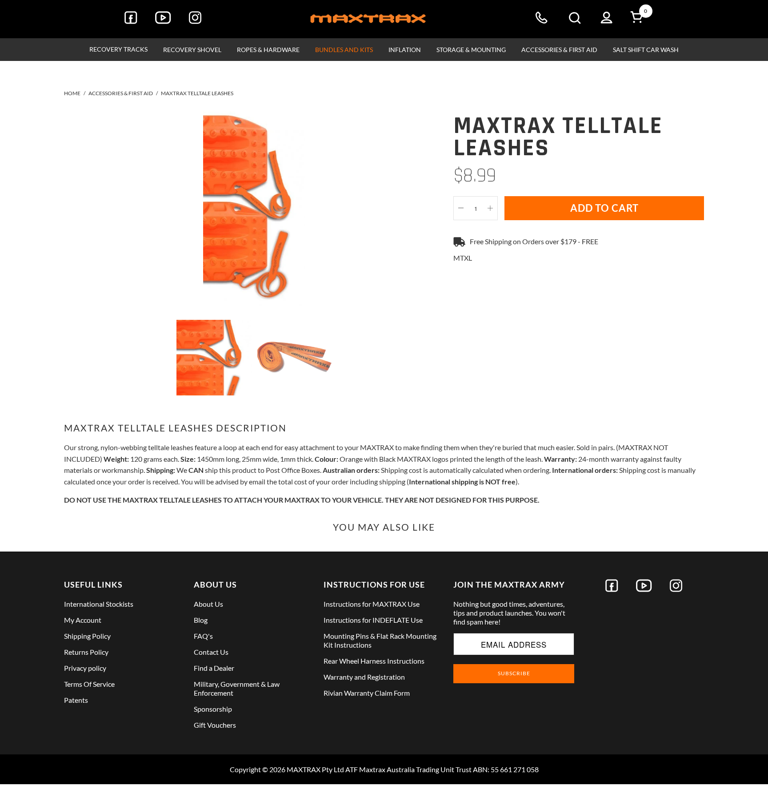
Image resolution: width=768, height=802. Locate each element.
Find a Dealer (214, 668)
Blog (201, 620)
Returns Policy (86, 652)
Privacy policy (85, 668)
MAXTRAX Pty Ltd (315, 769)
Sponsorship (213, 709)
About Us (208, 604)
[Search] (575, 19)
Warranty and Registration (364, 677)
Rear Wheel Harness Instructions (374, 661)
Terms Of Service (89, 684)
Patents (76, 700)
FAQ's (203, 636)
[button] (118, 49)
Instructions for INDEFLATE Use (373, 620)
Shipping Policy (87, 636)
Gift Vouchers (215, 725)
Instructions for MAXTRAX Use (372, 604)
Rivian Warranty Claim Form (367, 693)
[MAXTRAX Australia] (368, 19)
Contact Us (211, 652)
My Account (82, 620)
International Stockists (98, 604)
